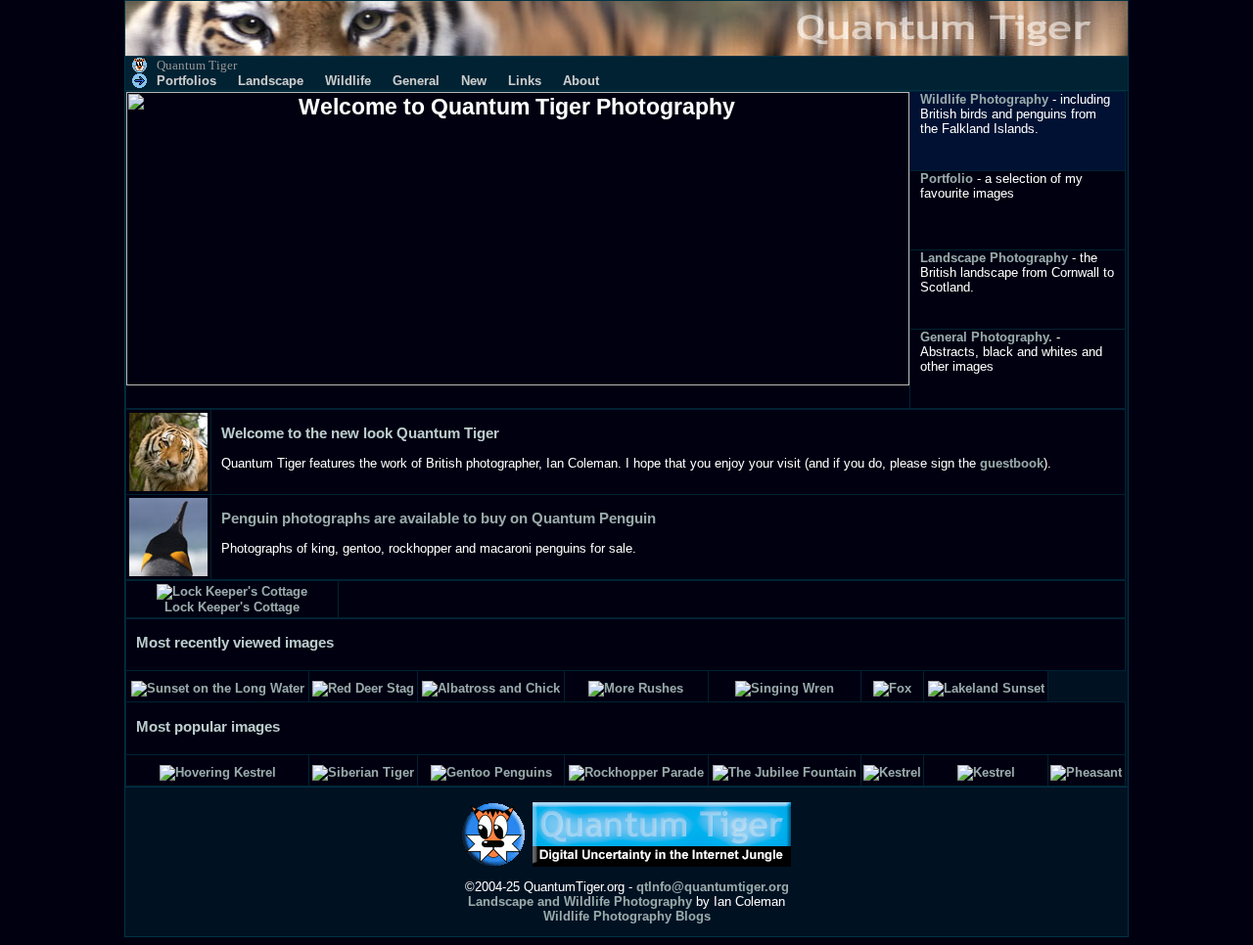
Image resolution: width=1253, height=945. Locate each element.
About (581, 80)
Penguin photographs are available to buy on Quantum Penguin (438, 518)
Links (524, 80)
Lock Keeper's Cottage (232, 607)
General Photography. (986, 337)
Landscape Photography (994, 257)
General (416, 80)
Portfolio (946, 178)
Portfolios (186, 80)
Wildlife (348, 80)
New (474, 80)
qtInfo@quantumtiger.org (712, 886)
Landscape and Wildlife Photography (580, 901)
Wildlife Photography (984, 99)
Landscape (270, 80)
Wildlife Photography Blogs (627, 916)
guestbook (1012, 463)
